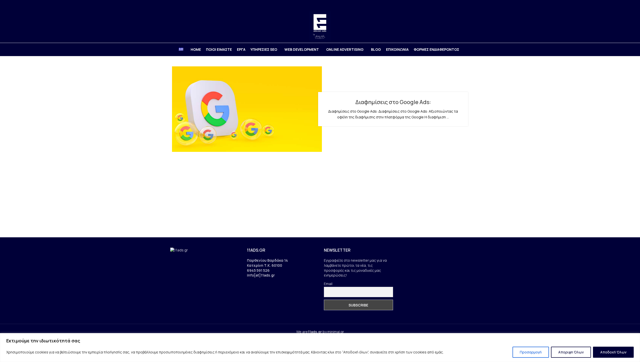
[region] (320, 347)
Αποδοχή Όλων (613, 352)
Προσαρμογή (531, 352)
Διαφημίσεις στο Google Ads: (393, 102)
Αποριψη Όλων (571, 352)
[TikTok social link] (466, 5)
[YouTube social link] (460, 5)
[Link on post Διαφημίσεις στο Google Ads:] (247, 109)
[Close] (635, 337)
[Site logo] (320, 26)
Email (328, 283)
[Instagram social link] (454, 5)
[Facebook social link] (447, 5)
